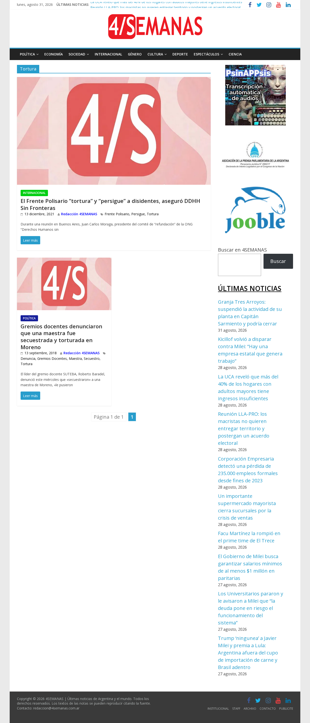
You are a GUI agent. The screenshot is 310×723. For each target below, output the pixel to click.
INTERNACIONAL (108, 54)
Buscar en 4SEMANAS (242, 249)
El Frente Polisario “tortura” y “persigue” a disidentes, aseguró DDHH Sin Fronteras (110, 204)
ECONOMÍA (53, 54)
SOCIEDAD (77, 54)
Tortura (153, 214)
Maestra (75, 358)
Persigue (138, 214)
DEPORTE (180, 54)
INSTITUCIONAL (218, 709)
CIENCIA (235, 54)
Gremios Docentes (52, 358)
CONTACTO (268, 709)
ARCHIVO (250, 709)
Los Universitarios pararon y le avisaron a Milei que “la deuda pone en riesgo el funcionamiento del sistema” (250, 608)
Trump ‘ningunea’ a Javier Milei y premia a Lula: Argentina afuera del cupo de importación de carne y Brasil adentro (248, 652)
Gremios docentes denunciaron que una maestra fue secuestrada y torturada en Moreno (61, 337)
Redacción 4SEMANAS (79, 214)
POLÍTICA (27, 54)
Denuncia (28, 358)
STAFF (236, 709)
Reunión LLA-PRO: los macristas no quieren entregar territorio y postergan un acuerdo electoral (165, 5)
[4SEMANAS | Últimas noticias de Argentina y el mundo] (155, 18)
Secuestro (92, 358)
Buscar (278, 261)
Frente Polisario (117, 214)
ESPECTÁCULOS (206, 54)
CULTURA (155, 54)
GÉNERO (135, 54)
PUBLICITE (286, 709)
